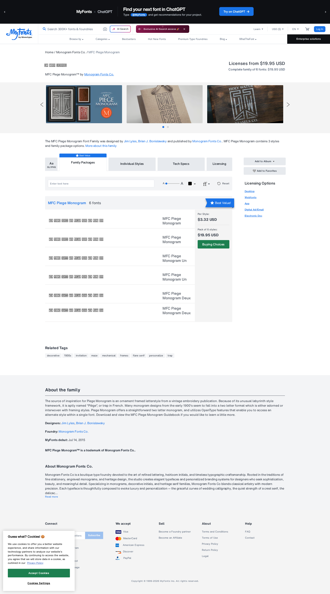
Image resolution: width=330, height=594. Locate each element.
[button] (5, 11)
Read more (51, 496)
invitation (81, 355)
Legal (205, 556)
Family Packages (83, 162)
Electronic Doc (253, 216)
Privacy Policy (210, 543)
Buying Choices (213, 244)
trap (170, 355)
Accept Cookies (38, 573)
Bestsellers (129, 39)
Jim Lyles (130, 141)
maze (94, 355)
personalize (156, 355)
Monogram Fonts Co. (71, 52)
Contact (250, 537)
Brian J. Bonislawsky (152, 141)
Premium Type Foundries (193, 39)
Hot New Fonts (157, 39)
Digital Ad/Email (254, 209)
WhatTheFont (246, 39)
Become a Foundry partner (175, 531)
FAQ (247, 531)
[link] (43, 29)
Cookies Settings (39, 583)
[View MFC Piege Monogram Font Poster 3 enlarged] (245, 104)
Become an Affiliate (170, 537)
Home (49, 52)
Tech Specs (181, 163)
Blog (222, 39)
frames (124, 355)
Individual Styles (132, 163)
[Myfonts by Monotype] (19, 34)
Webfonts (250, 197)
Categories (102, 39)
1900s (67, 355)
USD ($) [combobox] (276, 29)
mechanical (109, 355)
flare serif (139, 355)
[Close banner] (184, 29)
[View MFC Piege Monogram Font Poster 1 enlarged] (84, 104)
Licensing (219, 163)
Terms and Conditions (215, 531)
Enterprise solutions (308, 39)
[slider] (172, 183)
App (247, 203)
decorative (53, 355)
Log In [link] (319, 29)
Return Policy (210, 550)
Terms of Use (210, 537)
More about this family (101, 145)
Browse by (75, 39)
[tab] (163, 127)
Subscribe (94, 535)
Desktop (250, 191)
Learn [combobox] (257, 29)
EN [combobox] (294, 29)
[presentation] (41, 104)
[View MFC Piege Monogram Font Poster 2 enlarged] (165, 104)
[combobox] (85, 29)
